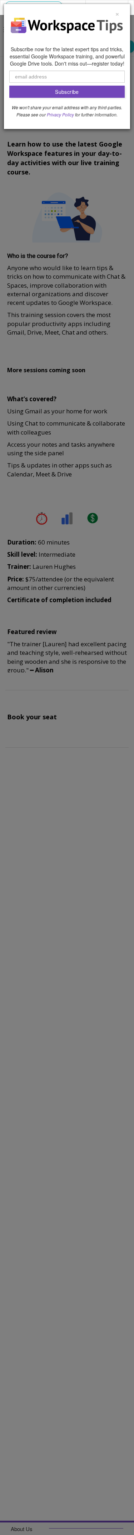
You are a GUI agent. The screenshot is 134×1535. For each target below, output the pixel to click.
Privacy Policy (60, 114)
